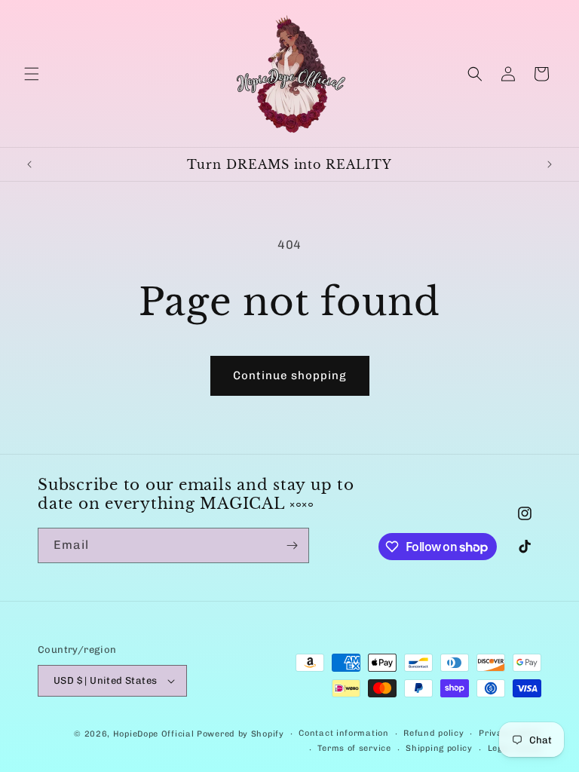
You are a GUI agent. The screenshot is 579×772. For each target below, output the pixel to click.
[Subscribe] (291, 545)
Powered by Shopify (240, 734)
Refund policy (433, 733)
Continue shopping (290, 375)
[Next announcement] (549, 164)
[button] (31, 73)
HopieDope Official (154, 734)
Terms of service (354, 748)
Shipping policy (439, 748)
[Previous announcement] (29, 164)
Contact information (343, 733)
